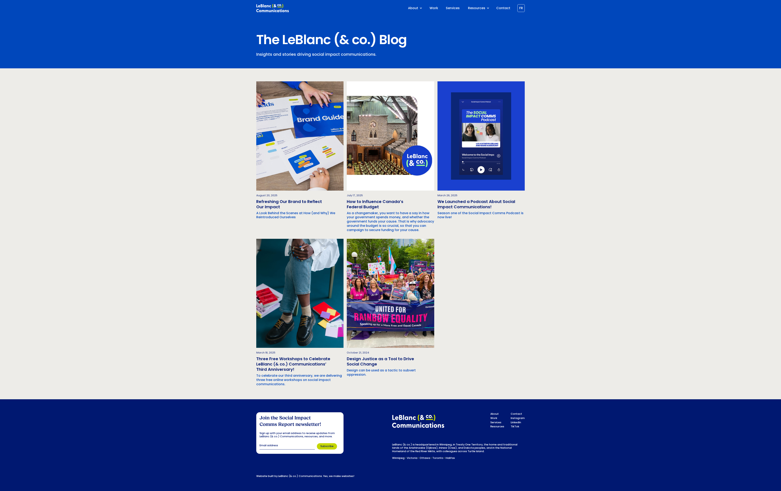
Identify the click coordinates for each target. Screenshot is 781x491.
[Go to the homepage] (418, 421)
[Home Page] (272, 8)
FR (521, 8)
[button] (414, 8)
